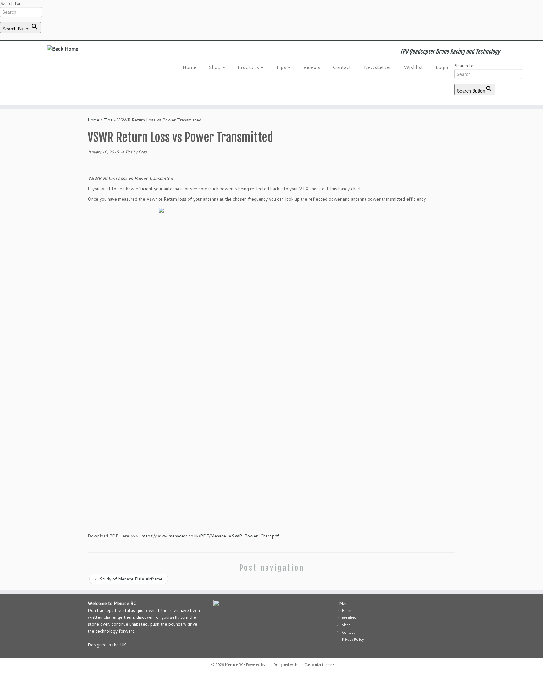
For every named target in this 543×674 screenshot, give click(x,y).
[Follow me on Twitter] (149, 52)
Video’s (311, 67)
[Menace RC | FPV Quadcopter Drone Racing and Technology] (62, 48)
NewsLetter (377, 67)
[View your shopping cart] (529, 50)
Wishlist (413, 67)
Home (189, 67)
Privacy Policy (353, 639)
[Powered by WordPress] (268, 663)
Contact (342, 67)
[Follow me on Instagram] (166, 52)
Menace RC (234, 664)
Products (249, 67)
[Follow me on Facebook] (158, 52)
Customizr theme (318, 664)
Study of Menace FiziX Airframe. (128, 579)
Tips (282, 67)
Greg (142, 151)
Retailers (349, 617)
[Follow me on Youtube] (175, 52)
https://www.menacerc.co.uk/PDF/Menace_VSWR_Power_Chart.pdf (210, 536)
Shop (215, 67)
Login (442, 67)
